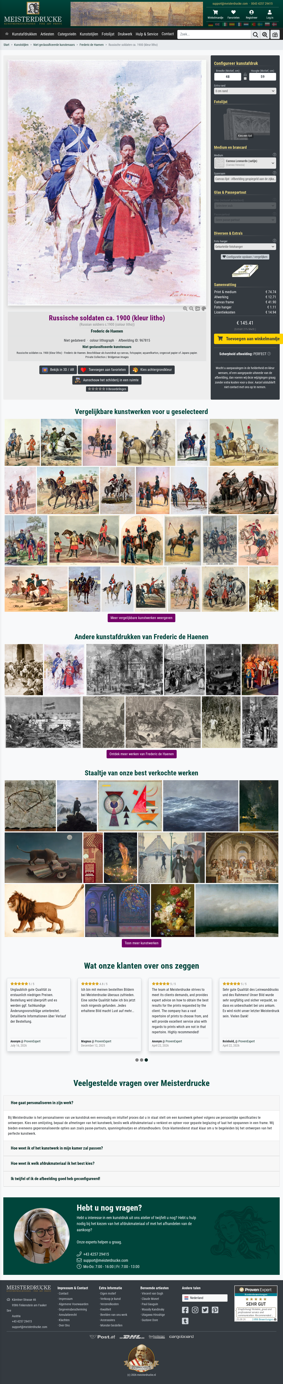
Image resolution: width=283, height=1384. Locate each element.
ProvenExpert (32, 1041)
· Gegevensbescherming (72, 1309)
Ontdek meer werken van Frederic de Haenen (141, 754)
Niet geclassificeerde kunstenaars (54, 45)
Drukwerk (125, 34)
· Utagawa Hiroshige (152, 1315)
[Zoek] (255, 34)
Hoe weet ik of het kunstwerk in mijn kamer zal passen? (57, 1148)
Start (6, 45)
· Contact (62, 1293)
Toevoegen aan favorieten (106, 370)
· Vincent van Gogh (151, 1293)
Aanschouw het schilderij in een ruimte (109, 380)
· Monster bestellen (110, 1325)
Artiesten (47, 34)
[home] (6, 34)
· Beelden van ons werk (113, 1315)
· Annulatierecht (67, 1315)
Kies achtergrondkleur (155, 370)
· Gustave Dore (149, 1320)
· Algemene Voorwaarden (72, 1304)
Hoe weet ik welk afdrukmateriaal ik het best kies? (53, 1163)
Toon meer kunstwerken (142, 943)
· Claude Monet (149, 1299)
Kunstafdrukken (24, 34)
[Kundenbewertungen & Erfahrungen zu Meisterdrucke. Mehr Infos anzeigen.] (255, 1303)
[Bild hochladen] (275, 34)
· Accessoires (107, 1320)
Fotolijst (108, 34)
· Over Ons (63, 1325)
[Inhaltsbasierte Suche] (265, 34)
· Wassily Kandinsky (152, 1309)
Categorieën (67, 34)
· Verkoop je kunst (110, 1299)
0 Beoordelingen (115, 389)
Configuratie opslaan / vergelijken (247, 257)
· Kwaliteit (105, 1309)
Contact (168, 34)
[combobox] (245, 91)
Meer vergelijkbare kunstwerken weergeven (141, 618)
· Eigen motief (107, 1293)
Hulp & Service (147, 34)
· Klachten (63, 1320)
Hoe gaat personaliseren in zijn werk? (42, 1102)
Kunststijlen (89, 34)
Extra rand (219, 85)
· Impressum (65, 1299)
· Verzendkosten (109, 1304)
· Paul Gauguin (149, 1304)
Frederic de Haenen (92, 45)
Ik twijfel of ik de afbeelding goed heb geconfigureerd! (55, 1178)
